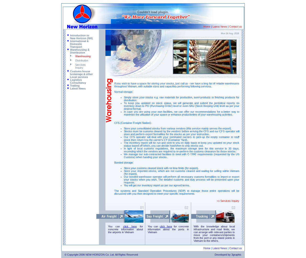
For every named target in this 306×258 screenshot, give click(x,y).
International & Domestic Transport (79, 44)
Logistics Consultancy (78, 81)
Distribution (81, 60)
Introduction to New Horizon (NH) (81, 37)
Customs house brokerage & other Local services (81, 74)
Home (206, 26)
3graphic (236, 254)
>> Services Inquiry (228, 200)
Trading (75, 85)
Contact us (235, 26)
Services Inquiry (80, 66)
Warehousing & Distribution (79, 51)
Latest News (220, 26)
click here (130, 226)
